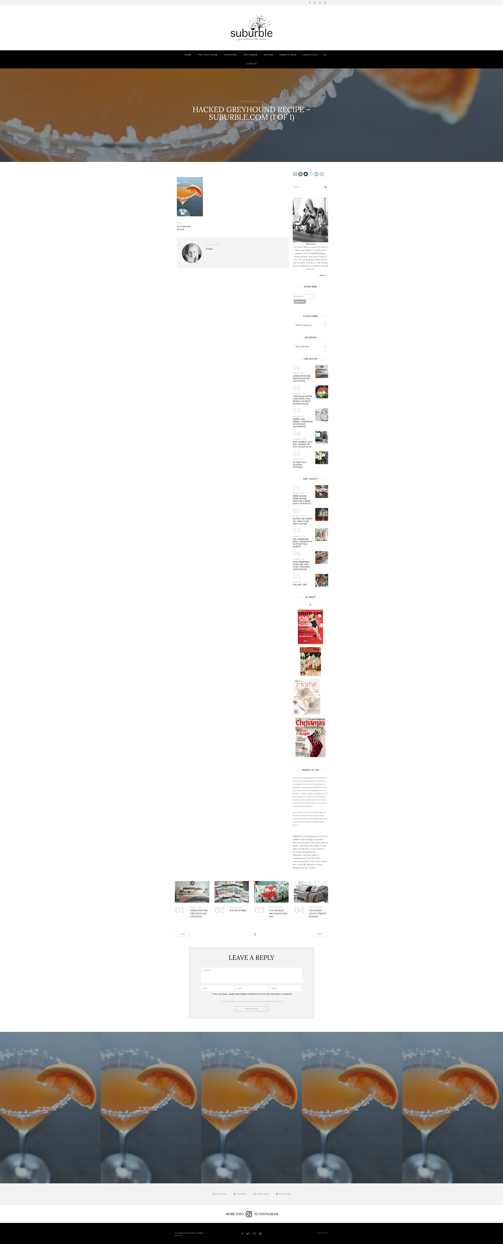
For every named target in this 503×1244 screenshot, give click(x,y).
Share (180, 229)
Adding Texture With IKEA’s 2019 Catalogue (301, 378)
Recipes (268, 55)
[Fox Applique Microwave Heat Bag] (271, 892)
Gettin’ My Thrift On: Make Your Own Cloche (302, 521)
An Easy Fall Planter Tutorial (299, 464)
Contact (251, 64)
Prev (182, 934)
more (323, 275)
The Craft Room (208, 55)
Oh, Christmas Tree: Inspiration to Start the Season (302, 543)
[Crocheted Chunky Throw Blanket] (311, 892)
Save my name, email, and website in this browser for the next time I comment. (252, 994)
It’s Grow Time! (238, 910)
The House (230, 55)
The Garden (250, 55)
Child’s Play (310, 55)
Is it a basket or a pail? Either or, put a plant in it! (302, 444)
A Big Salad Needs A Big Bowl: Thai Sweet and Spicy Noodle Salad (302, 400)
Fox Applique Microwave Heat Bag (278, 913)
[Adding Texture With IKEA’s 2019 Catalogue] (192, 892)
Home (188, 55)
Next (320, 934)
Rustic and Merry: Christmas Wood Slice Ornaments (303, 423)
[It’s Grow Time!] (232, 892)
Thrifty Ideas (287, 55)
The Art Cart (300, 584)
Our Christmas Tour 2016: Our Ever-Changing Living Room (301, 566)
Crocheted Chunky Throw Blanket (317, 913)
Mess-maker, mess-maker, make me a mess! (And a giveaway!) (302, 500)
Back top (321, 1233)
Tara (243, 101)
